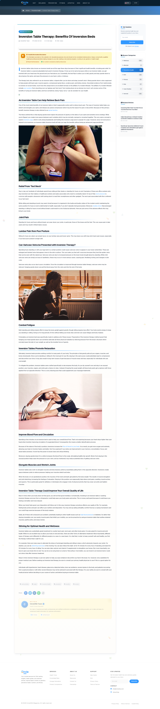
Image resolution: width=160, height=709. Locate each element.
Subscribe (132, 42)
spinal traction (52, 110)
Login (135, 3)
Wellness (42, 3)
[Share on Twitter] (30, 592)
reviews (77, 582)
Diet (34, 3)
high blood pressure (87, 515)
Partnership (73, 684)
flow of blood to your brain (71, 446)
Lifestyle (71, 3)
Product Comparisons (56, 684)
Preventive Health (36, 10)
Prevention (52, 3)
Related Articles (55, 648)
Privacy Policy (94, 681)
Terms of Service (95, 684)
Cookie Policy (135, 703)
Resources (73, 678)
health (35, 582)
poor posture (28, 88)
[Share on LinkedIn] (34, 592)
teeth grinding (25, 582)
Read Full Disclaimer (33, 61)
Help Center (93, 675)
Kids (78, 3)
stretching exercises (38, 546)
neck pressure (100, 194)
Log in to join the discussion (34, 648)
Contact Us (73, 681)
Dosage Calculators (55, 681)
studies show (97, 206)
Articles (28, 10)
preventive (58, 582)
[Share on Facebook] (26, 592)
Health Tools (53, 675)
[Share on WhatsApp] (39, 592)
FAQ (91, 678)
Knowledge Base (54, 678)
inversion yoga (28, 120)
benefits (68, 582)
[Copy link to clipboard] (43, 592)
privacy (137, 46)
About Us (86, 3)
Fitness (62, 3)
